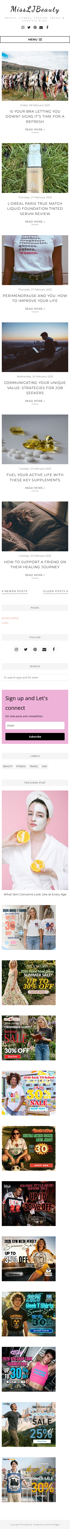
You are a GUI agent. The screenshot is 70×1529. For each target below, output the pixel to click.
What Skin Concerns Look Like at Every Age (35, 894)
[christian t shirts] (29, 1446)
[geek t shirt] (29, 1335)
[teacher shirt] (29, 1114)
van (44, 766)
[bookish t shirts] (29, 1059)
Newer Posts (16, 591)
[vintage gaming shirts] (29, 1225)
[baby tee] (29, 1390)
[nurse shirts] (29, 949)
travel (34, 766)
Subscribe (35, 736)
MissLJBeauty (35, 9)
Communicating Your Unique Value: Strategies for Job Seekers (35, 388)
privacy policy (10, 618)
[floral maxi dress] (29, 1004)
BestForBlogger (52, 1524)
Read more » (35, 129)
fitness (21, 766)
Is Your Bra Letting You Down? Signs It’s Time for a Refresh (35, 116)
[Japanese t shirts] (29, 1501)
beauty (8, 766)
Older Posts (54, 591)
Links (5, 622)
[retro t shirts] (29, 1169)
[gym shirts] (29, 1280)
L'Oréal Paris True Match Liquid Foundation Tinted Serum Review (35, 209)
